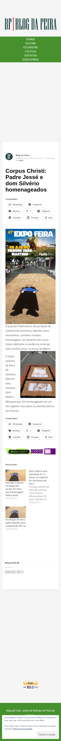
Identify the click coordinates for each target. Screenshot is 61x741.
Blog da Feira (22, 155)
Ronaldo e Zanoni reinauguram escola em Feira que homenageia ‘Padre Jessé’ (14, 489)
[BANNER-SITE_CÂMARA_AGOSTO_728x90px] (30, 451)
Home (21, 160)
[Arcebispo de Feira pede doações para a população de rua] (15, 512)
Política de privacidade (22, 728)
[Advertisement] (30, 102)
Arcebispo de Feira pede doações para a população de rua (15, 522)
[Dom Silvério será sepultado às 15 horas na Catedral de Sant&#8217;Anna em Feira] (40, 487)
